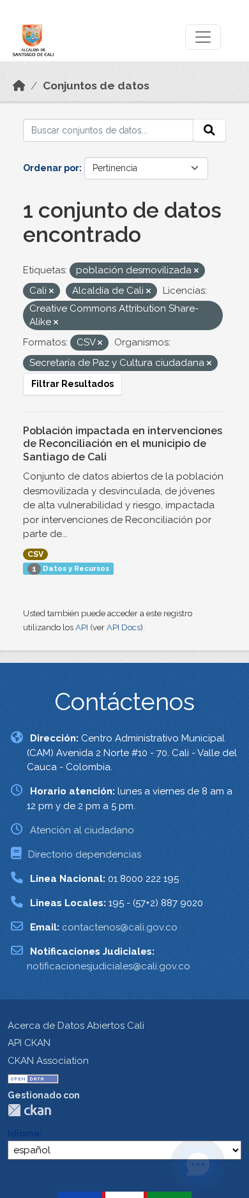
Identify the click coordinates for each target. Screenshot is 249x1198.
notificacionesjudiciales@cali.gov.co (108, 966)
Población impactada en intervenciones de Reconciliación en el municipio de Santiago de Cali (122, 444)
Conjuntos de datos (96, 85)
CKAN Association (48, 1060)
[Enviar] (209, 130)
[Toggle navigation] (203, 37)
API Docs (123, 627)
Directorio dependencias (84, 854)
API (81, 627)
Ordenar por (51, 168)
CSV (35, 554)
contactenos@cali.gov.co (119, 927)
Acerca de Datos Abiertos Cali (76, 1025)
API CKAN (29, 1043)
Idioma (24, 1133)
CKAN (29, 1110)
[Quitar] (196, 271)
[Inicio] (19, 85)
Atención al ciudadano (82, 830)
